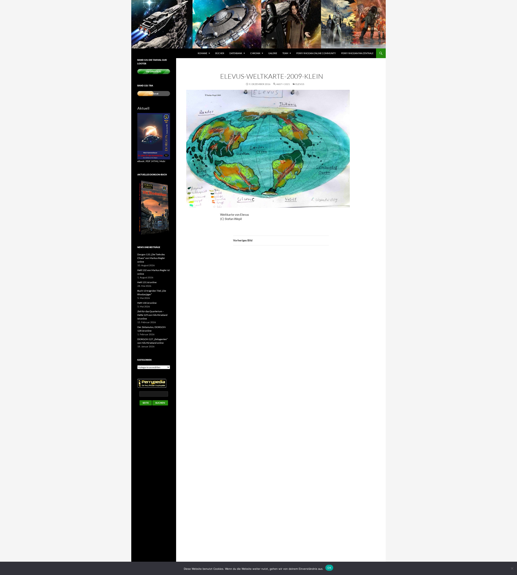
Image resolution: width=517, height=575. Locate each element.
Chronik (255, 53)
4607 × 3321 (283, 84)
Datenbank (235, 53)
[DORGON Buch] (153, 207)
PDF (148, 161)
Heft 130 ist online (147, 302)
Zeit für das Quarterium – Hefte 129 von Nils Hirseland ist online (152, 315)
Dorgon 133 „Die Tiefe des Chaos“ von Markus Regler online (151, 258)
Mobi (162, 161)
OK (329, 567)
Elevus (299, 84)
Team (285, 53)
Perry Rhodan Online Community (316, 53)
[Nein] (512, 568)
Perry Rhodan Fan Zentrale (357, 53)
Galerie (272, 53)
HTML (155, 161)
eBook (140, 161)
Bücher (219, 53)
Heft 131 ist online (147, 282)
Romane (202, 53)
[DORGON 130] (153, 135)
